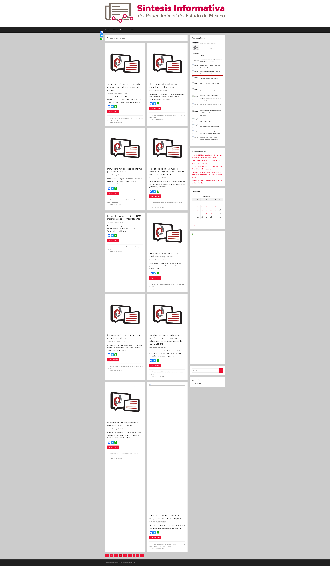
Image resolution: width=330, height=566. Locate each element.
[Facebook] (101, 32)
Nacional (117, 118)
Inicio (107, 30)
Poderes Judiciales (174, 203)
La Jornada (129, 118)
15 (215, 210)
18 (198, 213)
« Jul (193, 226)
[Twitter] (101, 35)
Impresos (123, 118)
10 (193, 210)
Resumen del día (118, 30)
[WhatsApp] (101, 39)
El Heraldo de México (167, 546)
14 (211, 210)
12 (202, 210)
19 (202, 213)
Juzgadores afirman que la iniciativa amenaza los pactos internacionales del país (124, 87)
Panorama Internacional (133, 366)
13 (206, 210)
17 (193, 213)
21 (211, 213)
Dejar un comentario (116, 122)
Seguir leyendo (113, 111)
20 (207, 213)
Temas (112, 118)
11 (197, 210)
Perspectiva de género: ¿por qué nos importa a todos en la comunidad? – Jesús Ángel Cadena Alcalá (207, 174)
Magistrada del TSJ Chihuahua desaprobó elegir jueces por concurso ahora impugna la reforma (166, 171)
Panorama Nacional (132, 247)
